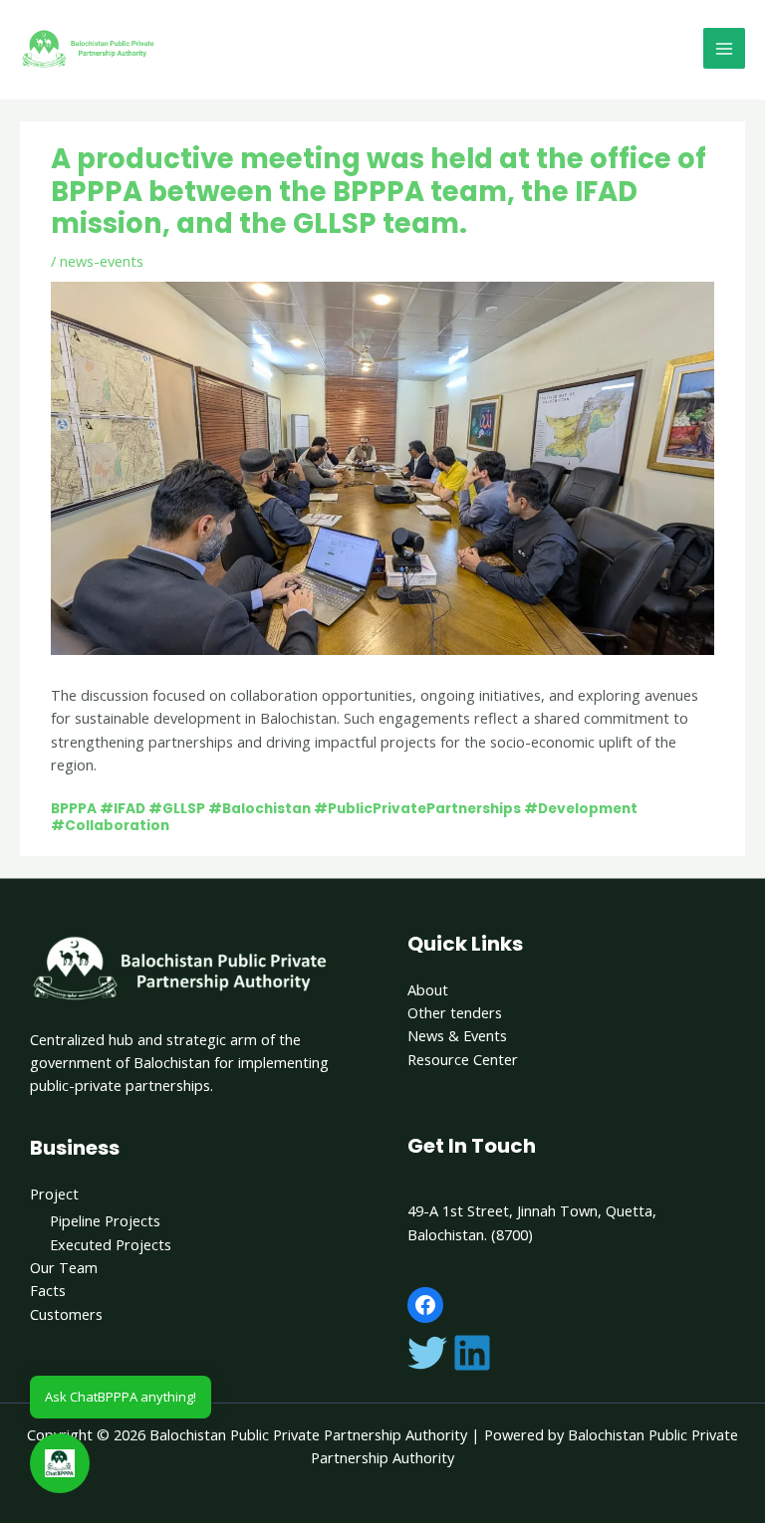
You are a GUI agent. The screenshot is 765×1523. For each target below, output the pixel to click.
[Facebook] (425, 1305)
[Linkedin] (472, 1353)
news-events (101, 261)
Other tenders (454, 1012)
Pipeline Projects (105, 1220)
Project (54, 1193)
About (427, 989)
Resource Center (462, 1059)
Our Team (64, 1267)
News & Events (457, 1035)
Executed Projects (110, 1244)
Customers (66, 1314)
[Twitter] (427, 1353)
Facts (48, 1290)
